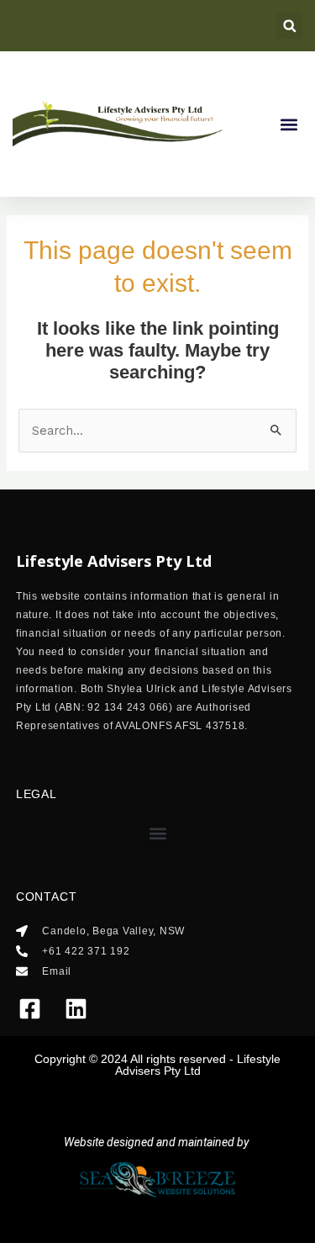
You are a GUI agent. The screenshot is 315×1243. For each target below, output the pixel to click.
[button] (289, 26)
